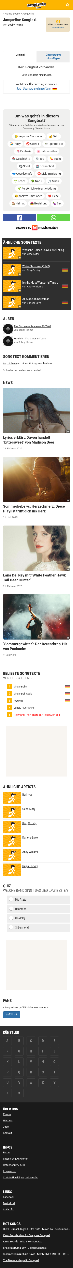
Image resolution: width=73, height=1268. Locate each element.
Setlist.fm (8, 1209)
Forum (6, 1152)
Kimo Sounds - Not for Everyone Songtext (26, 1235)
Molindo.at (9, 1203)
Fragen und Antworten (15, 1158)
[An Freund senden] (53, 217)
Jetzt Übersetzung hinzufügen (33, 88)
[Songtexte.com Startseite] (36, 5)
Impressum (9, 1171)
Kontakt (7, 1132)
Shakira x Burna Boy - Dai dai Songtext (24, 1247)
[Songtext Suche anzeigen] (67, 4)
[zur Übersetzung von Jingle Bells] (67, 686)
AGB (22, 1164)
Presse (7, 1114)
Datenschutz (10, 1164)
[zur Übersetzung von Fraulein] (67, 700)
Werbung (8, 1120)
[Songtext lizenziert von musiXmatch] (36, 227)
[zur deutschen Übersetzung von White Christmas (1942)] (65, 270)
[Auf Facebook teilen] (19, 217)
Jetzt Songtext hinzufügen (37, 74)
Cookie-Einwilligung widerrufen (20, 1177)
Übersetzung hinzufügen (53, 56)
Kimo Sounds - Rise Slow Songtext (22, 1241)
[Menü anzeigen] (5, 4)
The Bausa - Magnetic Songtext (21, 1260)
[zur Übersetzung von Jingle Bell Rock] (67, 693)
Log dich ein (10, 363)
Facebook (8, 1197)
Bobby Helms (15, 24)
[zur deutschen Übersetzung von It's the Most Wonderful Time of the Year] (65, 286)
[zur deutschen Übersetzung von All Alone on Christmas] (65, 302)
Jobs (6, 1126)
